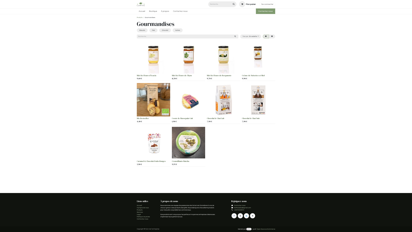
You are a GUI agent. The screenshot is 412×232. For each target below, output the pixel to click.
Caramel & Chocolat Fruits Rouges (151, 161)
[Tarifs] (266, 36)
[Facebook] (234, 215)
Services (140, 212)
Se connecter (267, 4)
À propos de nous (143, 207)
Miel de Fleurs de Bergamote (219, 75)
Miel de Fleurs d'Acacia (146, 75)
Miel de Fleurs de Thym (182, 75)
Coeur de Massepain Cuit (182, 118)
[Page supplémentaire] (252, 215)
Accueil (139, 205)
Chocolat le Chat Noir (251, 118)
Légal (139, 214)
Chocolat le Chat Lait (215, 118)
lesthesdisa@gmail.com (242, 207)
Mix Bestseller (143, 118)
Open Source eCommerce (266, 229)
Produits (139, 17)
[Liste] (272, 36)
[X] (240, 215)
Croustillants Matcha (180, 161)
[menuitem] (142, 11)
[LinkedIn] (246, 215)
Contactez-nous (265, 11)
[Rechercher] (233, 4)
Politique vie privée (143, 217)
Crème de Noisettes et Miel (253, 75)
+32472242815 (239, 210)
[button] (250, 36)
